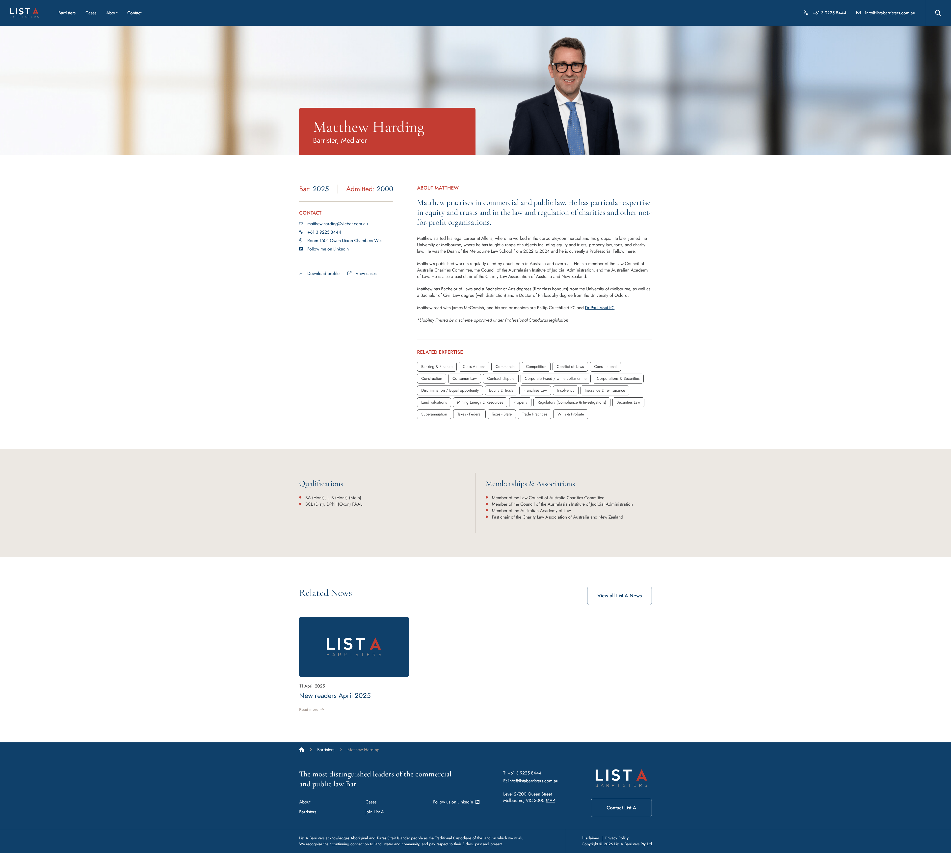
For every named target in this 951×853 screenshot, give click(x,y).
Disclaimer (590, 838)
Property (520, 402)
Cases (90, 13)
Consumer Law (464, 378)
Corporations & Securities (618, 378)
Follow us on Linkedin (454, 802)
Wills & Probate (570, 414)
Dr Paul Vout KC (599, 307)
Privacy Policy (617, 838)
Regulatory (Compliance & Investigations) (572, 402)
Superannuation (434, 414)
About (111, 13)
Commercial (506, 366)
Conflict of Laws (570, 366)
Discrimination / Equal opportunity (450, 390)
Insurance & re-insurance (605, 390)
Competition (536, 366)
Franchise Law (535, 390)
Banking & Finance (436, 366)
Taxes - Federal (469, 414)
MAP (550, 800)
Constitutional (605, 366)
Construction (431, 378)
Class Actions (474, 366)
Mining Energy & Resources (480, 402)
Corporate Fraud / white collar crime (555, 378)
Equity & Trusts (501, 390)
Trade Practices (534, 414)
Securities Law (628, 402)
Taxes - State (502, 414)
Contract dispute (500, 378)
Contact (134, 13)
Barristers (67, 13)
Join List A (375, 812)
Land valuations (434, 402)
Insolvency (565, 390)
